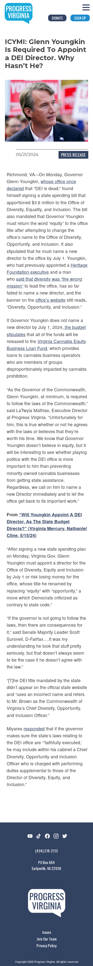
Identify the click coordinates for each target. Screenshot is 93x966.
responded (34, 728)
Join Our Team (46, 938)
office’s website (50, 300)
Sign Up (80, 18)
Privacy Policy (46, 945)
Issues (46, 932)
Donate (57, 18)
